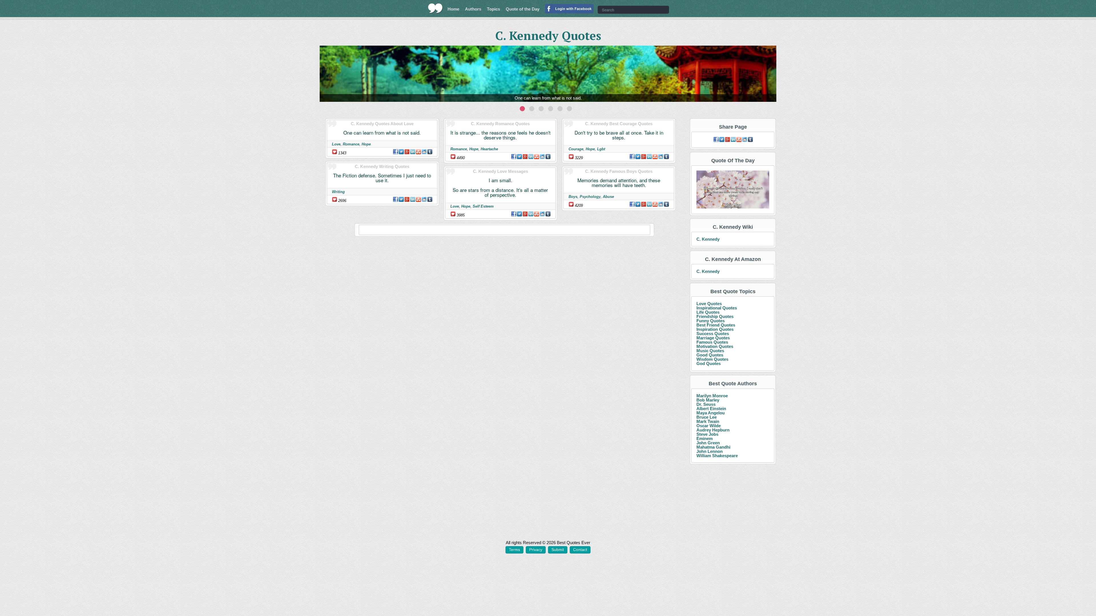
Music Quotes (710, 350)
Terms (514, 549)
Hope (366, 144)
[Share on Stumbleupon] (418, 151)
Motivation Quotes (714, 346)
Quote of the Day (522, 9)
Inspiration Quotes (715, 329)
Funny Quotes (710, 320)
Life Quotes (708, 312)
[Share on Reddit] (424, 151)
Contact (580, 549)
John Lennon (709, 451)
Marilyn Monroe (712, 395)
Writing (338, 192)
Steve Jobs (707, 434)
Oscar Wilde (708, 425)
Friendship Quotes (715, 316)
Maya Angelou (710, 412)
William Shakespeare (717, 455)
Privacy (535, 549)
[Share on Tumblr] (429, 151)
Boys (573, 196)
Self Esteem (483, 206)
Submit (557, 549)
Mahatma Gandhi (713, 447)
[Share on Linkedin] (412, 151)
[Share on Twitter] (401, 151)
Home (453, 9)
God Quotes (708, 363)
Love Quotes (709, 303)
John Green (708, 442)
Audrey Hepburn (713, 429)
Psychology (590, 196)
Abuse (608, 196)
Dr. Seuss (706, 404)
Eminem (704, 438)
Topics (493, 9)
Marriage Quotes (713, 337)
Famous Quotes (712, 342)
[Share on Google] (407, 151)
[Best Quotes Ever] (435, 8)
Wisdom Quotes (712, 359)
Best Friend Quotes (715, 325)
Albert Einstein (711, 408)
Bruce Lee (706, 417)
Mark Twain (707, 421)
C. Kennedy (708, 239)
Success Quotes (712, 333)
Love (336, 144)
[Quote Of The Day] (732, 189)
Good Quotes (709, 354)
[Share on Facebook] (395, 151)
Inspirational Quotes (716, 307)
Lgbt (601, 149)
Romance (351, 144)
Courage (576, 149)
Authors (473, 9)
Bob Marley (707, 400)
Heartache (489, 149)
